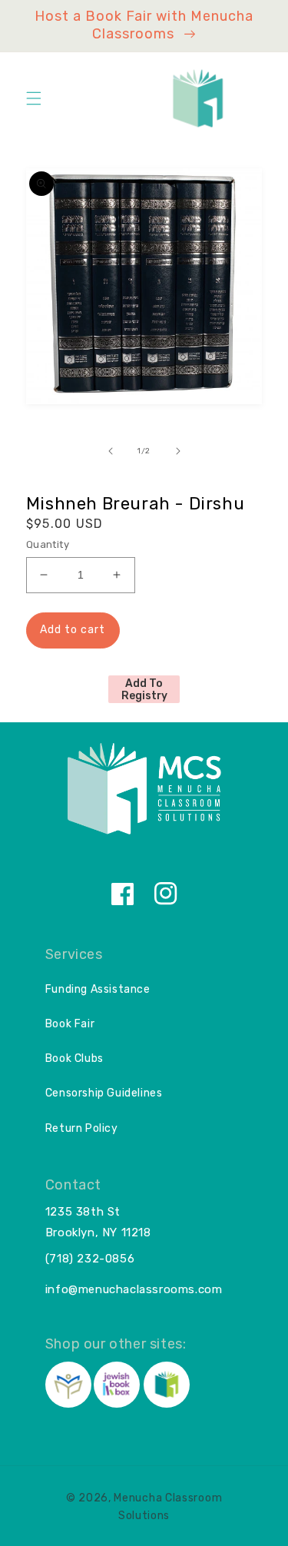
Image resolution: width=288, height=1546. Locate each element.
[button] (34, 98)
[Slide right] (178, 451)
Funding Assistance (98, 989)
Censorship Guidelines (104, 1093)
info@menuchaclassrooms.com (134, 1289)
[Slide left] (110, 451)
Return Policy (81, 1128)
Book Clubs (74, 1058)
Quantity (47, 544)
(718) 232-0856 (89, 1259)
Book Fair (69, 1023)
